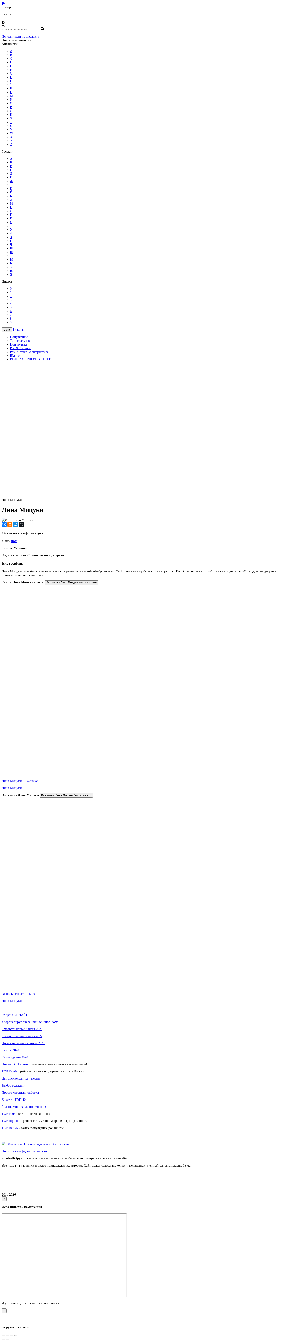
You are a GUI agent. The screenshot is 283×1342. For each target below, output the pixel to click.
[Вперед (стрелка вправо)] (7, 1339)
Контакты (15, 1144)
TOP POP (8, 1113)
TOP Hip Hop (11, 1121)
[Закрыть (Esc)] (3, 1335)
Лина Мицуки (12, 788)
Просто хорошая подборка (20, 1092)
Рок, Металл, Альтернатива (29, 352)
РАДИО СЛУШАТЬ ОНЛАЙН (32, 359)
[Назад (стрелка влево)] (3, 1339)
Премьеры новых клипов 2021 (23, 1043)
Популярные (19, 337)
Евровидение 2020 (15, 1057)
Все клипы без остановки (71, 582)
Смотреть (8, 14)
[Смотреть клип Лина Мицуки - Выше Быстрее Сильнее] (141, 986)
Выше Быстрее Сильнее (18, 993)
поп (14, 541)
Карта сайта (61, 1144)
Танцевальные (20, 340)
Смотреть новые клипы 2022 (22, 1036)
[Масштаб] (15, 1335)
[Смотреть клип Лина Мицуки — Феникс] (141, 774)
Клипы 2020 (10, 1050)
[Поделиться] (7, 1335)
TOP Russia (9, 1071)
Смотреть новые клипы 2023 (22, 1029)
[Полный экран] (11, 1335)
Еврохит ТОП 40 (14, 1099)
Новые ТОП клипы (15, 1064)
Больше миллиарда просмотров (24, 1106)
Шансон (16, 355)
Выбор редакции (13, 1085)
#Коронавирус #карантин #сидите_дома (30, 1022)
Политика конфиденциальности (24, 1151)
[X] (21, 524)
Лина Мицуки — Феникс (20, 781)
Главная (18, 329)
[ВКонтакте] (4, 524)
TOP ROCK (10, 1128)
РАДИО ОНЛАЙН (15, 1015)
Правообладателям (37, 1144)
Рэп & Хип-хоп (20, 348)
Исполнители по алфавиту (20, 36)
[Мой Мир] (15, 524)
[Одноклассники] (9, 524)
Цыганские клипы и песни (21, 1078)
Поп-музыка (18, 344)
